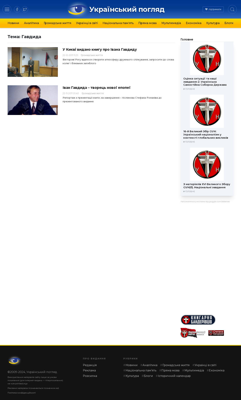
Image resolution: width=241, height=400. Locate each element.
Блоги (228, 23)
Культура (213, 23)
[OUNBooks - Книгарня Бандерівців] (206, 320)
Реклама (89, 370)
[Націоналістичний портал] (193, 333)
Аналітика (31, 23)
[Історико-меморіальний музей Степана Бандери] (220, 333)
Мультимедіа (171, 23)
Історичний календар (174, 376)
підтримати (215, 9)
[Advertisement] (206, 257)
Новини (13, 23)
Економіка (193, 23)
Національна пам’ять (118, 23)
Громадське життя (57, 23)
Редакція (90, 365)
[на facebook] (17, 9)
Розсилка (90, 376)
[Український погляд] (15, 361)
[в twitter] (25, 9)
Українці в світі (87, 23)
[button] (7, 9)
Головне (186, 39)
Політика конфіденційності (22, 392)
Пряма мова (147, 23)
